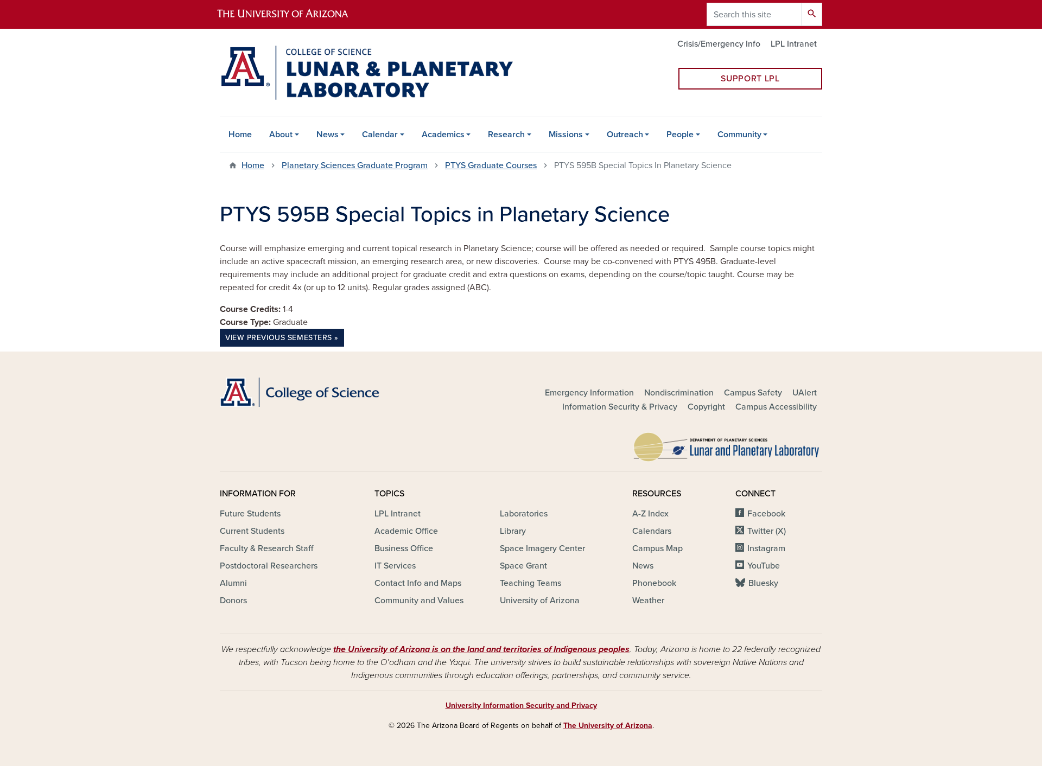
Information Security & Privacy (619, 406)
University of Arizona (540, 600)
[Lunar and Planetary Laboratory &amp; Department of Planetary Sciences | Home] (366, 73)
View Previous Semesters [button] (278, 337)
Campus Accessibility (776, 406)
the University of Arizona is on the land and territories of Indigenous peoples (481, 649)
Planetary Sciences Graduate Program (355, 165)
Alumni (233, 583)
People (680, 134)
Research (506, 134)
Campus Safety (753, 392)
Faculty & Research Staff (266, 548)
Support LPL (750, 78)
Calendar (380, 134)
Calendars (651, 531)
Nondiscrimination (679, 392)
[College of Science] (315, 392)
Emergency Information (589, 392)
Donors (233, 600)
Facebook (766, 513)
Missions (566, 134)
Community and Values (418, 600)
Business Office (403, 548)
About (281, 134)
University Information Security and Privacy (521, 705)
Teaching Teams (530, 583)
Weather (648, 600)
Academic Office (406, 531)
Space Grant (523, 565)
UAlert (804, 392)
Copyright (706, 406)
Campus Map (657, 548)
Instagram (766, 548)
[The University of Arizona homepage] (292, 14)
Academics (443, 134)
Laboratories (524, 513)
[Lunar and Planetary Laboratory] (727, 444)
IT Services (395, 565)
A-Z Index (650, 513)
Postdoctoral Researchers (268, 565)
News (327, 134)
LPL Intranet (794, 44)
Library (513, 531)
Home (240, 134)
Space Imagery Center (542, 548)
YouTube (763, 565)
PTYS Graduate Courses (491, 165)
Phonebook (654, 583)
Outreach (625, 134)
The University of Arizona (607, 725)
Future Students (250, 513)
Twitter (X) (766, 531)
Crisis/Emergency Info (718, 44)
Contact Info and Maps (417, 583)
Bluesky (763, 583)
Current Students (252, 531)
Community (739, 134)
